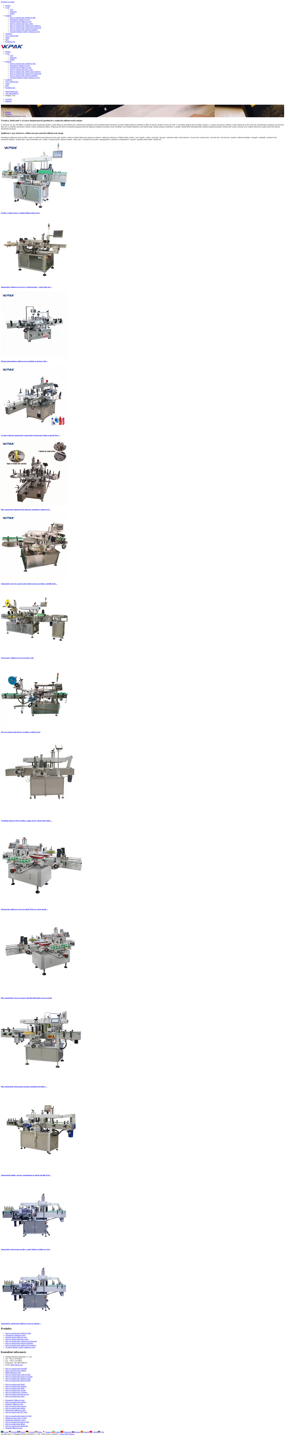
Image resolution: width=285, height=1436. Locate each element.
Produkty (8, 16)
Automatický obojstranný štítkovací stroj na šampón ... (21, 1323)
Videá (7, 38)
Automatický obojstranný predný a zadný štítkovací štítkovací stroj (25, 1249)
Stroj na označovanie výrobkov (16, 1392)
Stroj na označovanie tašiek (14, 1388)
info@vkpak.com (11, 91)
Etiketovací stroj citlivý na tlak (16, 1418)
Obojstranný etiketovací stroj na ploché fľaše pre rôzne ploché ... (24, 909)
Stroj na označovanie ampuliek (16, 1369)
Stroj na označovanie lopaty (15, 1396)
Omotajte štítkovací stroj (13, 1428)
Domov (8, 6)
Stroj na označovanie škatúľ (15, 1384)
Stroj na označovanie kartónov (16, 1386)
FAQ (11, 10)
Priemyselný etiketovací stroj (15, 1410)
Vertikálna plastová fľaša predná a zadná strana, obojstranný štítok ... (26, 821)
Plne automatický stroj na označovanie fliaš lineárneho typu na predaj (26, 998)
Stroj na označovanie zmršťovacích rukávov (25, 26)
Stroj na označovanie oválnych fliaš (17, 1375)
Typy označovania (11, 36)
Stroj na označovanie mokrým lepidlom (23, 30)
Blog (7, 40)
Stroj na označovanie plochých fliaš (17, 1381)
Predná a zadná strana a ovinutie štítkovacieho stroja (20, 213)
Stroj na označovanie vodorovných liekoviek (25, 28)
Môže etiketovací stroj (13, 1373)
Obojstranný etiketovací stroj (20, 20)
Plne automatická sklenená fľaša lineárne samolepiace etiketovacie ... (26, 509)
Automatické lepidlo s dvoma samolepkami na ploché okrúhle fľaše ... (26, 1175)
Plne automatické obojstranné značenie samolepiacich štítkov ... (24, 1086)
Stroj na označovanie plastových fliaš (18, 1416)
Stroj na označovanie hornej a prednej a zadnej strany (21, 732)
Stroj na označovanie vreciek (15, 1390)
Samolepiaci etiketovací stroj (15, 1420)
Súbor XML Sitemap (67, 1434)
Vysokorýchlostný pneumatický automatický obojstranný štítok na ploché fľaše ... (30, 435)
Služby (12, 14)
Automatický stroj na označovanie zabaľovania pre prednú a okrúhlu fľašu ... (29, 584)
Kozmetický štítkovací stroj (14, 1400)
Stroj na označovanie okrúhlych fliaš (22, 18)
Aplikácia (8, 34)
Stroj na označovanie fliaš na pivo (17, 1394)
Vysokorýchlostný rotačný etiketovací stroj (25, 32)
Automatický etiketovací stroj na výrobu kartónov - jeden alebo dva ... (26, 287)
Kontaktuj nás (10, 42)
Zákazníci (13, 12)
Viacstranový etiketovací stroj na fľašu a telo (17, 658)
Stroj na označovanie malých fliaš (17, 1422)
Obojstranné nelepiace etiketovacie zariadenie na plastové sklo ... (24, 361)
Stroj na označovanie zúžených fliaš (18, 1379)
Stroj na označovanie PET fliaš (16, 1412)
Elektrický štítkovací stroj (14, 1404)
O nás (7, 8)
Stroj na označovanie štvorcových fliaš (18, 1377)
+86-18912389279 (11, 93)
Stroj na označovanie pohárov (15, 1371)
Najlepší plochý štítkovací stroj (20, 22)
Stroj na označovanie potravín (15, 1406)
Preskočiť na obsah (7, 2)
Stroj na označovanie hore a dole (21, 24)
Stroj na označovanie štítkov (15, 1424)
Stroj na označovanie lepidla (15, 1408)
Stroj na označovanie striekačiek (16, 1426)
